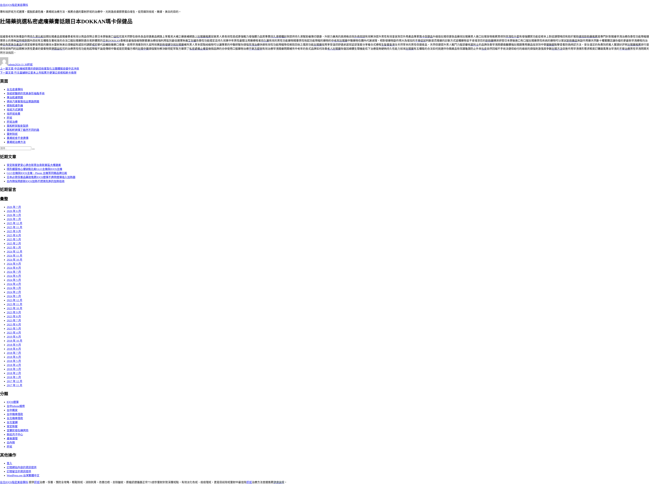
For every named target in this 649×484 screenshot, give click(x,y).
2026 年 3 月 (14, 215)
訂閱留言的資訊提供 (19, 471)
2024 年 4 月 (14, 284)
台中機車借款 (15, 414)
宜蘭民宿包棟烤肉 (17, 430)
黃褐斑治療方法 (16, 142)
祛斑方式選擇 (15, 109)
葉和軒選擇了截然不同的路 (23, 129)
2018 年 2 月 (14, 373)
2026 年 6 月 (14, 211)
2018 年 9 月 (14, 344)
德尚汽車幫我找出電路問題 (23, 101)
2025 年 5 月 (14, 239)
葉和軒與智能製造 (17, 125)
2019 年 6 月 (14, 336)
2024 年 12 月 (14, 251)
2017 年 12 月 (14, 381)
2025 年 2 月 (14, 243)
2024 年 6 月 (14, 275)
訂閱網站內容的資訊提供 (22, 467)
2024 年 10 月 (14, 259)
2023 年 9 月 (14, 312)
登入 (9, 463)
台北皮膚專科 (15, 89)
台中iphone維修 (16, 406)
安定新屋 (12, 426)
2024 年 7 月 (14, 271)
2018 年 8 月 (14, 348)
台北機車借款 (15, 418)
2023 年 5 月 (14, 328)
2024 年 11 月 (14, 255)
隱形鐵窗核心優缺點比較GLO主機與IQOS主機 (34, 169)
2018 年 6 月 (14, 357)
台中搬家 (12, 410)
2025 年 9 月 (14, 231)
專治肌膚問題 (15, 97)
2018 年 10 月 (14, 340)
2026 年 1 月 (14, 219)
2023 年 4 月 (14, 332)
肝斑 (30, 64)
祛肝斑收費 (13, 113)
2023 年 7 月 (14, 320)
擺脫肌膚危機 (15, 105)
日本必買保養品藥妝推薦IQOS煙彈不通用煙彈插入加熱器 (41, 177)
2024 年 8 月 (14, 267)
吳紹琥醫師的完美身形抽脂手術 (26, 93)
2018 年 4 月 (14, 365)
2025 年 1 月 (14, 247)
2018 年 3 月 (14, 369)
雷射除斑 (12, 134)
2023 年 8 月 (14, 316)
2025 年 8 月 (14, 235)
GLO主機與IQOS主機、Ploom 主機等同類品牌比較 (37, 173)
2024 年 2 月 (14, 292)
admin (11, 64)
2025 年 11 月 (14, 227)
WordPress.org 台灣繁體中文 (23, 475)
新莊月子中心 (15, 434)
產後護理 (12, 438)
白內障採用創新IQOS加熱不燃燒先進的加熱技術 (36, 181)
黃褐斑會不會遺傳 (17, 138)
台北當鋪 (12, 422)
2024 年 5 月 (14, 280)
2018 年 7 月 (14, 352)
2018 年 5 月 (14, 361)
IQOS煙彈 (13, 402)
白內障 (11, 442)
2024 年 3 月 (14, 288)
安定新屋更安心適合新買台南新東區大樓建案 (34, 165)
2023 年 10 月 (14, 308)
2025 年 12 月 (14, 223)
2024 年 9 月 (14, 263)
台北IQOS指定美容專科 (14, 5)
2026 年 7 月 (14, 207)
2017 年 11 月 (14, 385)
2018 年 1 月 (14, 377)
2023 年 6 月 (14, 324)
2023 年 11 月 (14, 304)
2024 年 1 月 (14, 296)
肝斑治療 (12, 121)
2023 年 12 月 (14, 300)
